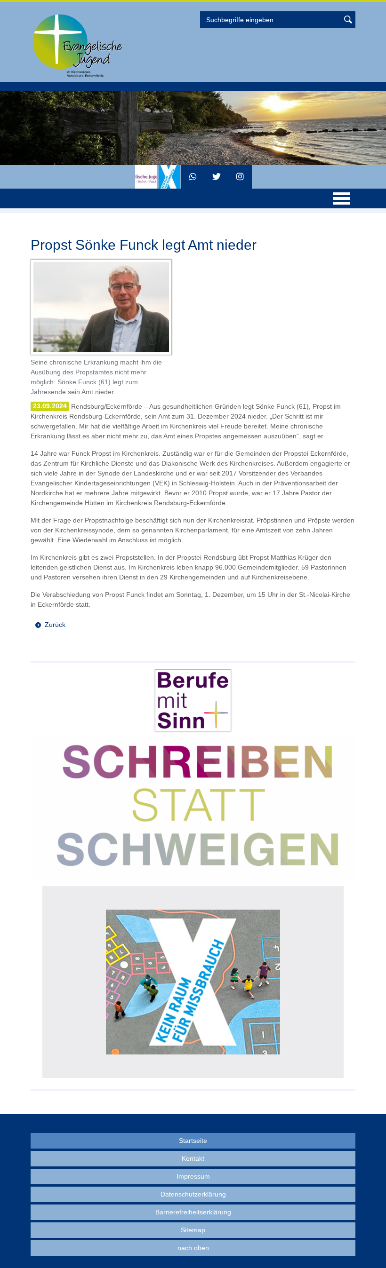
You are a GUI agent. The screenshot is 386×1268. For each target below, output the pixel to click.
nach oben (193, 1248)
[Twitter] (216, 177)
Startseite (193, 1140)
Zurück (55, 624)
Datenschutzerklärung (193, 1194)
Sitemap (193, 1230)
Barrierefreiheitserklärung (193, 1212)
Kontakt (193, 1158)
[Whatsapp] (193, 177)
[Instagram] (240, 177)
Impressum (193, 1176)
